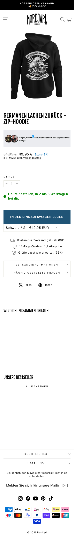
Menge (9, 176)
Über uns (36, 463)
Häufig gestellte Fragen (37, 272)
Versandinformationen (37, 264)
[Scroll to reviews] (37, 167)
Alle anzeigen (37, 386)
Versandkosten (32, 157)
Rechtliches (35, 454)
